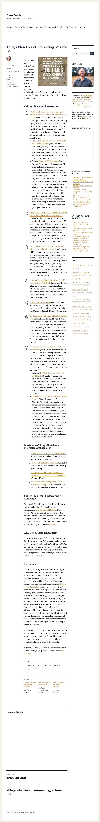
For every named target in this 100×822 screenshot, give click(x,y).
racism (74, 320)
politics (74, 316)
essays (86, 104)
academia (83, 265)
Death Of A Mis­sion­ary (48, 161)
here (45, 651)
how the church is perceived (81, 299)
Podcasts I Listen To (79, 179)
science (80, 323)
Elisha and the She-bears (40, 302)
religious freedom (84, 320)
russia (74, 323)
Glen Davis (14, 15)
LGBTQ (89, 306)
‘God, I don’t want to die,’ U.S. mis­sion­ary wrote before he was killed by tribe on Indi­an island (48, 115)
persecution (85, 313)
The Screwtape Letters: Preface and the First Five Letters (81, 224)
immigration (76, 303)
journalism (75, 306)
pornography (83, 316)
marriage (75, 309)
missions (10, 82)
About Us (10, 31)
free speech (76, 289)
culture (80, 279)
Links (8, 68)
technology (76, 330)
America (75, 268)
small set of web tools (86, 108)
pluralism (10, 84)
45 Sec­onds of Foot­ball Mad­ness (44, 463)
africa (90, 265)
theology (85, 330)
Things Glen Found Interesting (83, 177)
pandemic (75, 313)
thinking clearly (77, 333)
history (74, 296)
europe (74, 286)
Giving (82, 27)
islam (83, 303)
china (9, 75)
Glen (8, 63)
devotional (11, 77)
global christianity (77, 292)
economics (76, 282)
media (82, 309)
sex (86, 323)
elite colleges (86, 282)
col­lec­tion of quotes (82, 106)
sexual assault (12, 86)
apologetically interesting (80, 272)
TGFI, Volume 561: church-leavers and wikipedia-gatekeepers (81, 243)
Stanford (86, 326)
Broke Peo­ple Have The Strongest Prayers (49, 453)
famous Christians (84, 286)
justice (9, 80)
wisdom (86, 333)
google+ (88, 292)
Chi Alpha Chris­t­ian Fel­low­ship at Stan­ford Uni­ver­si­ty (82, 100)
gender (84, 289)
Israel (88, 303)
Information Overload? (80, 190)
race (90, 316)
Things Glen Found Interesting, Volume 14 (30, 685)
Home (9, 27)
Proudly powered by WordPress (25, 812)
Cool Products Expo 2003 (81, 247)
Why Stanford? (71, 27)
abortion (75, 265)
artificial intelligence (78, 275)
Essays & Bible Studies (24, 27)
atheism (89, 275)
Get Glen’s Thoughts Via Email (49, 27)
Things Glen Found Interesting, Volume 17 (59, 685)
